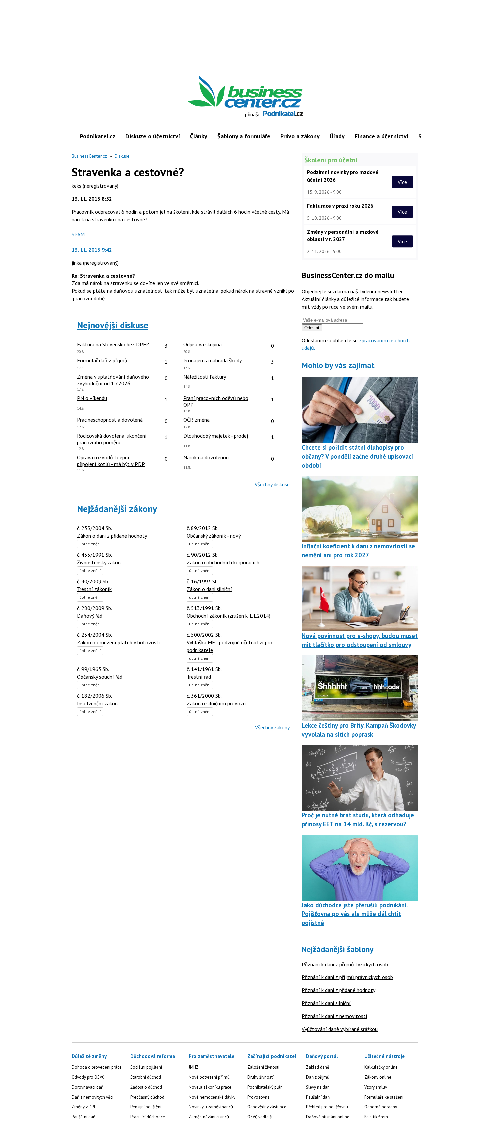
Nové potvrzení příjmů (209, 1077)
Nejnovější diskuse (112, 325)
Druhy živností (260, 1077)
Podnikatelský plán (265, 1087)
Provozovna (258, 1097)
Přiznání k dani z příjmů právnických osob (347, 977)
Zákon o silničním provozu (216, 703)
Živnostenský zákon (99, 562)
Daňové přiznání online (327, 1117)
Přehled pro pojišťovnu (327, 1107)
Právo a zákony (300, 136)
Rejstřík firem (376, 1117)
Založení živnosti (263, 1067)
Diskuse (122, 156)
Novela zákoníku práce (210, 1087)
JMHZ (194, 1067)
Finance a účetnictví (381, 136)
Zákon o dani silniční (209, 589)
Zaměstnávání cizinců (209, 1117)
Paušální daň (83, 1117)
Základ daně (317, 1067)
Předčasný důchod (147, 1097)
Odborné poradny (380, 1107)
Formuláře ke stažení (383, 1097)
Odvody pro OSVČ (88, 1077)
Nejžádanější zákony (117, 508)
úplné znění (90, 543)
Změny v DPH (84, 1107)
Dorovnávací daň (87, 1087)
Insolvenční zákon (97, 703)
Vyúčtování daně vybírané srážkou (340, 1029)
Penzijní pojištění (145, 1107)
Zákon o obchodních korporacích (223, 562)
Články (198, 136)
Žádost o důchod (146, 1087)
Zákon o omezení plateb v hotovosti (118, 642)
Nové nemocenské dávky (212, 1097)
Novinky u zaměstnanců (211, 1107)
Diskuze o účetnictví (152, 136)
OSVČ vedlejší (259, 1117)
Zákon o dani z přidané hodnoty (112, 535)
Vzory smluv (375, 1087)
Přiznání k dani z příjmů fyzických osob (345, 964)
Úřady (337, 136)
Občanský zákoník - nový (214, 535)
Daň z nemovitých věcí (92, 1097)
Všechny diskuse (272, 484)
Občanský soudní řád (99, 676)
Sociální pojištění (146, 1067)
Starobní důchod (145, 1077)
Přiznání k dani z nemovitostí (334, 1016)
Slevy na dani (318, 1087)
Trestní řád (199, 676)
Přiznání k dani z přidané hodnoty (338, 990)
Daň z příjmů (317, 1077)
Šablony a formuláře (243, 136)
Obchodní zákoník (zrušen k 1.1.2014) (228, 615)
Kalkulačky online (381, 1067)
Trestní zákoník (94, 589)
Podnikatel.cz (97, 136)
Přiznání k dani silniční (326, 1003)
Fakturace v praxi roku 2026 (340, 205)
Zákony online (377, 1077)
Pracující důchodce (147, 1117)
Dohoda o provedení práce (97, 1067)
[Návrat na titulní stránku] (276, 91)
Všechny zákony (272, 727)
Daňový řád (89, 615)
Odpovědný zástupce (266, 1107)
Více (402, 182)
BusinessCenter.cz (89, 156)
